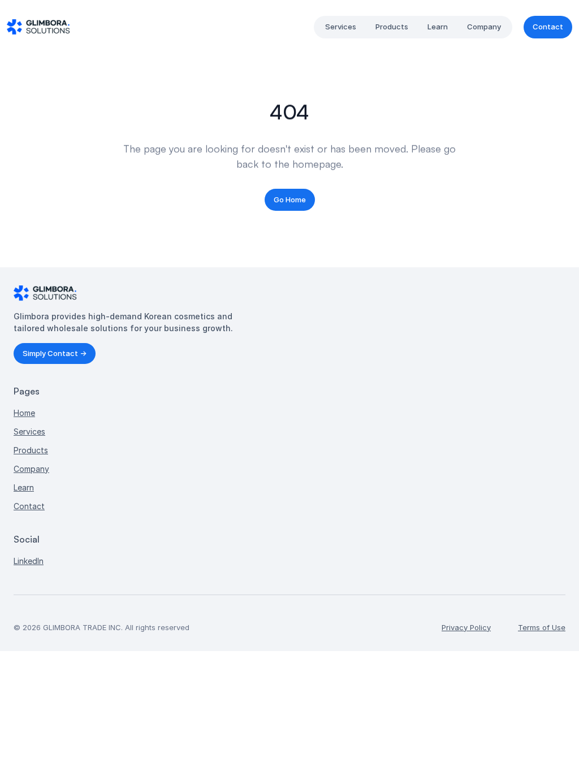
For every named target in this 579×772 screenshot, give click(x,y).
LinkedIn (29, 561)
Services (29, 431)
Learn (24, 487)
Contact (29, 506)
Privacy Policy (466, 627)
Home (24, 413)
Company (31, 469)
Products (31, 450)
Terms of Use (541, 627)
